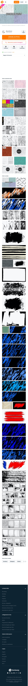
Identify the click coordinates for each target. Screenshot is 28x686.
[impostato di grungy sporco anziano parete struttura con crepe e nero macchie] (13, 300)
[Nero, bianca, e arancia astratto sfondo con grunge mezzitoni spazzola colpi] (13, 277)
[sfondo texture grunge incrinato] (8, 131)
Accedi (22, 2)
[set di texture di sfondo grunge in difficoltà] (8, 605)
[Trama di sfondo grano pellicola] (9, 101)
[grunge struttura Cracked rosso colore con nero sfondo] (8, 513)
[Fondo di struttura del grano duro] (8, 244)
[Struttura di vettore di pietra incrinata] (8, 140)
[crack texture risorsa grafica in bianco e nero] (6, 198)
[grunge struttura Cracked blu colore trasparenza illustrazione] (4, 573)
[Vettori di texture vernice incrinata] (16, 111)
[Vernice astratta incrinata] (8, 227)
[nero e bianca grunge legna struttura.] (13, 595)
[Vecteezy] (2, 2)
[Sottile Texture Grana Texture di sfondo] (9, 208)
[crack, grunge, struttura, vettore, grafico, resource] (6, 112)
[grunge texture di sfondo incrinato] (9, 187)
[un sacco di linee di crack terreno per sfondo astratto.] (7, 176)
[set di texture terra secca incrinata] (8, 83)
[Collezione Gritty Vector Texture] (8, 218)
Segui (23, 32)
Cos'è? (13, 52)
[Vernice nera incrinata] (8, 122)
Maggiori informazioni (7, 54)
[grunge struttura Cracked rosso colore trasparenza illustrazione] (13, 524)
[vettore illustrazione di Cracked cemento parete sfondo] (7, 348)
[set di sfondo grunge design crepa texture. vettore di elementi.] (8, 148)
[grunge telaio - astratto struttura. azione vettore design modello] (13, 337)
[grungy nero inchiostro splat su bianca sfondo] (13, 310)
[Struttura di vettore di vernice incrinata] (9, 257)
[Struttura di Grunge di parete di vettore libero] (7, 505)
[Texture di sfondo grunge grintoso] (8, 235)
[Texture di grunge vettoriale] (9, 166)
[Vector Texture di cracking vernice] (7, 92)
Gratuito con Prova (14, 37)
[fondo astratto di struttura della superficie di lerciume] (15, 197)
